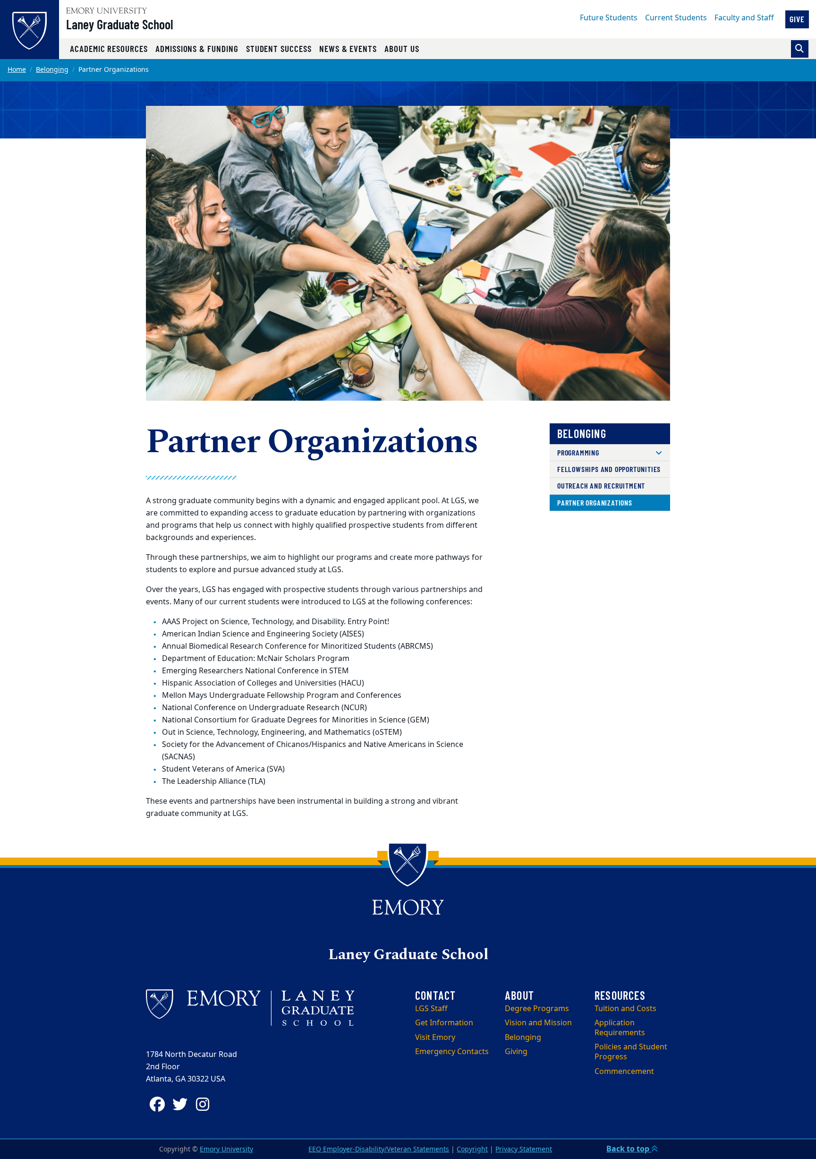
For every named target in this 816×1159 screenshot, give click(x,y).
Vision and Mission (538, 1023)
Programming (578, 452)
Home (17, 70)
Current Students (676, 18)
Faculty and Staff (744, 18)
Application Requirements (620, 1028)
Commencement (624, 1071)
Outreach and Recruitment (601, 485)
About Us (401, 48)
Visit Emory (435, 1037)
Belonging (52, 70)
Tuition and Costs (625, 1008)
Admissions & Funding (196, 48)
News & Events (348, 48)
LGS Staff (431, 1008)
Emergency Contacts (452, 1051)
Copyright (472, 1149)
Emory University (226, 1149)
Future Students (609, 18)
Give (797, 19)
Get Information (444, 1023)
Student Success (279, 48)
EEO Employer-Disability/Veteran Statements (378, 1149)
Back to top (628, 1149)
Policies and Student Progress (631, 1052)
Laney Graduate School (119, 24)
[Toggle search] (799, 49)
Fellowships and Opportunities (609, 468)
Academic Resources (109, 48)
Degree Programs (537, 1008)
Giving (516, 1051)
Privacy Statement (523, 1149)
